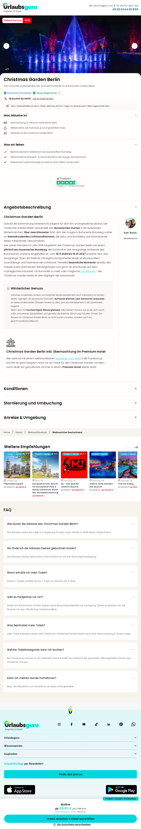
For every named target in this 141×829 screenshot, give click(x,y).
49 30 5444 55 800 (125, 9)
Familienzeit (88, 271)
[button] (17, 93)
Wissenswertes (13, 745)
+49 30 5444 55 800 (42, 98)
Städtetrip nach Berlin (68, 358)
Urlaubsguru (11, 737)
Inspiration (10, 753)
